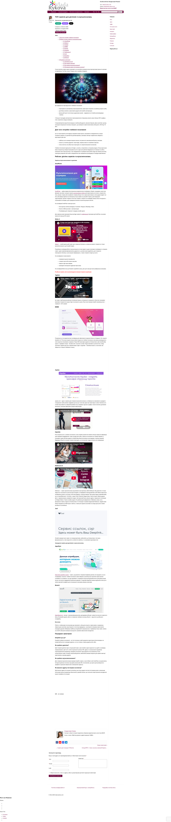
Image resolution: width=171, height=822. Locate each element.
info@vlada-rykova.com (109, 6)
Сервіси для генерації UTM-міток (65, 747)
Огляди (111, 43)
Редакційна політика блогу (108, 787)
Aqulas (65, 48)
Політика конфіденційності (58, 787)
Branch (66, 57)
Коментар (81, 758)
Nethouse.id (67, 52)
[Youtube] (60, 742)
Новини (112, 41)
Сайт (50, 768)
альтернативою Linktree (79, 193)
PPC (111, 19)
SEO (111, 22)
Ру (96, 11)
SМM (111, 24)
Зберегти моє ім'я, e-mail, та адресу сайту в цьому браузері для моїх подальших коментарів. (73, 772)
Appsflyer (66, 55)
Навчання (53, 11)
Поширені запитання (64, 59)
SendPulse (66, 41)
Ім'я (50, 759)
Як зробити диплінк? (69, 63)
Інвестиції (112, 29)
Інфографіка (113, 33)
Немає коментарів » (102, 745)
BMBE (65, 46)
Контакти (87, 11)
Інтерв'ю (112, 31)
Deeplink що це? (68, 61)
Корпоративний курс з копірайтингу (85, 787)
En (98, 11)
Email (50, 763)
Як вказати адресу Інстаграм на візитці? (74, 67)
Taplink (65, 44)
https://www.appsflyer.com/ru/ (62, 574)
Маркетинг (112, 38)
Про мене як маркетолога (76, 11)
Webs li (65, 43)
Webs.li (57, 244)
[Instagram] (63, 742)
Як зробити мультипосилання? (71, 65)
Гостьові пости (113, 26)
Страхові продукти (62, 11)
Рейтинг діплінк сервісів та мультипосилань (70, 39)
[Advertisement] (81, 359)
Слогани (112, 45)
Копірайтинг (113, 36)
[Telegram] (66, 742)
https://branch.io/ (59, 615)
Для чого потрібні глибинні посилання (69, 37)
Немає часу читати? (61, 32)
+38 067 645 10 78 (106, 4)
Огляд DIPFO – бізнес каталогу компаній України (94, 747)
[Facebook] (57, 742)
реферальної (85, 214)
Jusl (65, 54)
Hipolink (66, 50)
